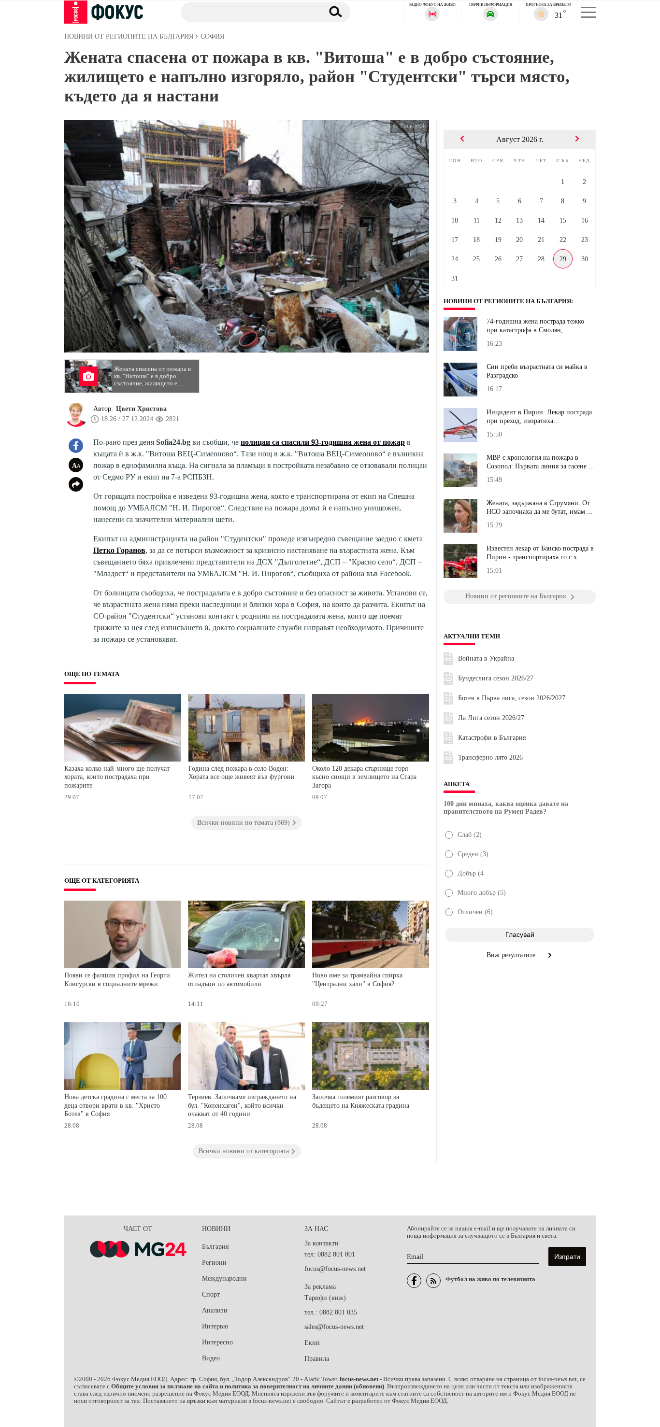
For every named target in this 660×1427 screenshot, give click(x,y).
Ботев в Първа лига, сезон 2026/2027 (511, 698)
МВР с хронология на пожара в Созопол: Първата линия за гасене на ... (541, 462)
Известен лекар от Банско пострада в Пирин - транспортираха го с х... (540, 553)
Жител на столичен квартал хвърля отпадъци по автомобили (239, 980)
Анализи (215, 1310)
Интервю (215, 1326)
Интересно (217, 1342)
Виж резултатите (512, 955)
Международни (224, 1278)
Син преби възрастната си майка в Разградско (537, 371)
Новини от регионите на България (507, 301)
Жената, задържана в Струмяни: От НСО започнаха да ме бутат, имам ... (540, 507)
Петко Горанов (119, 550)
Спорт (211, 1294)
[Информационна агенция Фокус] (414, 1280)
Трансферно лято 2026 (490, 757)
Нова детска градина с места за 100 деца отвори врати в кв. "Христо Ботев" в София (115, 1105)
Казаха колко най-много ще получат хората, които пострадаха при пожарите (117, 777)
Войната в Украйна (486, 658)
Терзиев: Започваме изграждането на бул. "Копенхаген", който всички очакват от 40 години (242, 1105)
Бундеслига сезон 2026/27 (495, 678)
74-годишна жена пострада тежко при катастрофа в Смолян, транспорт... (535, 326)
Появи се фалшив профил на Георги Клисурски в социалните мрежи (117, 980)
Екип (312, 1342)
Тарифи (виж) (325, 1297)
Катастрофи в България (492, 737)
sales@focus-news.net (334, 1326)
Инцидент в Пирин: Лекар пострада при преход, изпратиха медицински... (539, 417)
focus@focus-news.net (335, 1268)
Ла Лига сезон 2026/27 (491, 717)
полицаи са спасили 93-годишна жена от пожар (323, 442)
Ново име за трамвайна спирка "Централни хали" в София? (357, 980)
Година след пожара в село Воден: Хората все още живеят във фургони (241, 773)
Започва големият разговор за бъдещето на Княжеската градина (360, 1101)
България (215, 1246)
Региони (214, 1262)
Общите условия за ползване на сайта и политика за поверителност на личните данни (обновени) (247, 1386)
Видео (211, 1358)
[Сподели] (76, 484)
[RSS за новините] (433, 1280)
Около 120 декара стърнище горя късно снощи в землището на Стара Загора (364, 777)
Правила (316, 1358)
